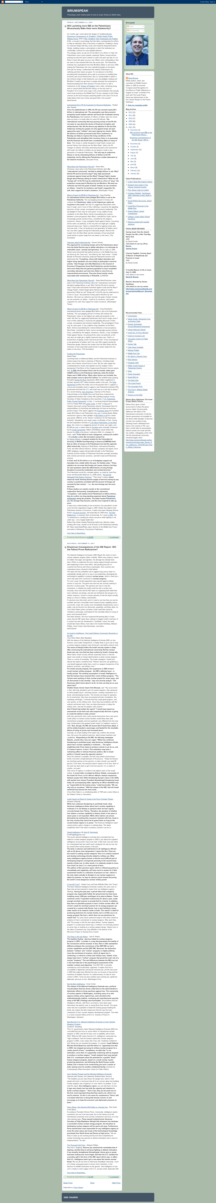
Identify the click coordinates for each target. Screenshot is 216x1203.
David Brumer (133, 78)
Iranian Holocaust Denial (137, 330)
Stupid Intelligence (73, 832)
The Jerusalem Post (135, 387)
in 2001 (110, 515)
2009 (130, 121)
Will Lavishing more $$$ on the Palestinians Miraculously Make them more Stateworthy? (89, 27)
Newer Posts (68, 1183)
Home (92, 1183)
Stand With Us (133, 377)
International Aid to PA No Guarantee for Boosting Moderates (89, 105)
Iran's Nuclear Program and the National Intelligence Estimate (89, 1074)
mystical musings (79, 513)
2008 (77, 432)
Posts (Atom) (78, 1187)
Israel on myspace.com (136, 336)
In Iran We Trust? (73, 884)
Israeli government (79, 430)
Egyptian (95, 427)
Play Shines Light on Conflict (138, 190)
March (132, 167)
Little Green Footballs (135, 347)
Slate (130, 371)
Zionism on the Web (135, 395)
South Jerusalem (134, 374)
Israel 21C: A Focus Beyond (138, 333)
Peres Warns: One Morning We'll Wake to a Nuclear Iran (87, 1107)
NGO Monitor (132, 360)
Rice (106, 404)
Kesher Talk (132, 344)
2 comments (114, 1177)
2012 (130, 112)
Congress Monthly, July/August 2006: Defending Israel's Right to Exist (139, 196)
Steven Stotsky (74, 439)
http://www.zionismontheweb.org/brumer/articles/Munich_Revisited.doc (139, 291)
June (132, 159)
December (134, 130)
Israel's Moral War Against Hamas (140, 182)
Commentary (132, 316)
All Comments (134, 31)
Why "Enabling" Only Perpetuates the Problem (101, 39)
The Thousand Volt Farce (76, 1145)
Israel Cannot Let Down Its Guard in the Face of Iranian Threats (90, 799)
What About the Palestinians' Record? (80, 167)
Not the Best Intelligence (76, 984)
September (134, 150)
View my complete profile (138, 105)
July (132, 156)
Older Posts (116, 1183)
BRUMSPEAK (77, 11)
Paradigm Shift (133, 363)
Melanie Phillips (133, 350)
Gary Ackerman (87, 392)
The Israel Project (134, 383)
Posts (131, 26)
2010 (130, 118)
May (132, 161)
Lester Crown (90, 404)
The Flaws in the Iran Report (77, 937)
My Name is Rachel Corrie (137, 356)
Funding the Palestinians (76, 354)
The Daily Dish (133, 380)
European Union (103, 411)
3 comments (114, 537)
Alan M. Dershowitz (91, 832)
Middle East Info (134, 353)
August (133, 153)
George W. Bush (80, 380)
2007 (130, 127)
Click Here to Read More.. (76, 533)
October (133, 147)
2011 (130, 115)
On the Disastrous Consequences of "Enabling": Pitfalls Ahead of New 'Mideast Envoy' (89, 36)
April (132, 164)
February (133, 170)
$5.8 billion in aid (102, 415)
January (133, 173)
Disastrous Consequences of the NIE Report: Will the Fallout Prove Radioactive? (91, 548)
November (134, 144)
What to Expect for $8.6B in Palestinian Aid (82, 195)
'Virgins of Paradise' (88, 86)
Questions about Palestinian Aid (78, 242)
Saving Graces (131, 248)
